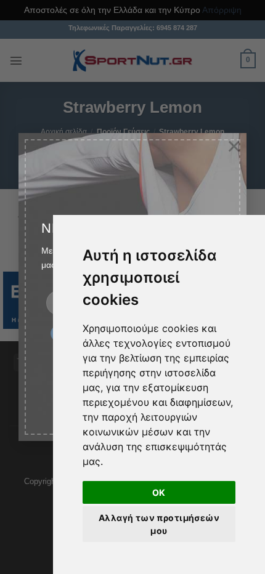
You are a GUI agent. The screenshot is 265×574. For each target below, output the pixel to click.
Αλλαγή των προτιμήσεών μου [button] (159, 524)
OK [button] (159, 492)
